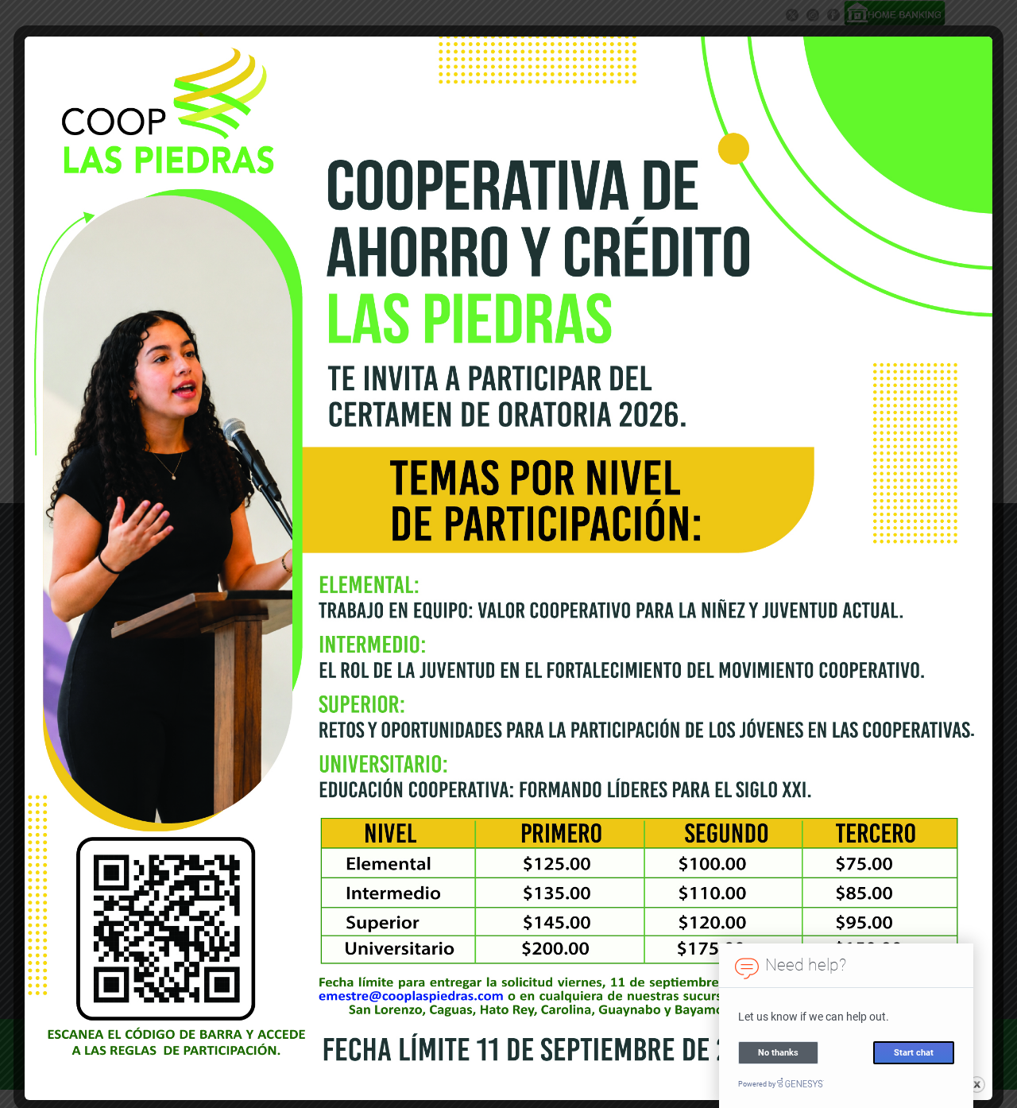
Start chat (914, 1052)
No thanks (778, 1052)
